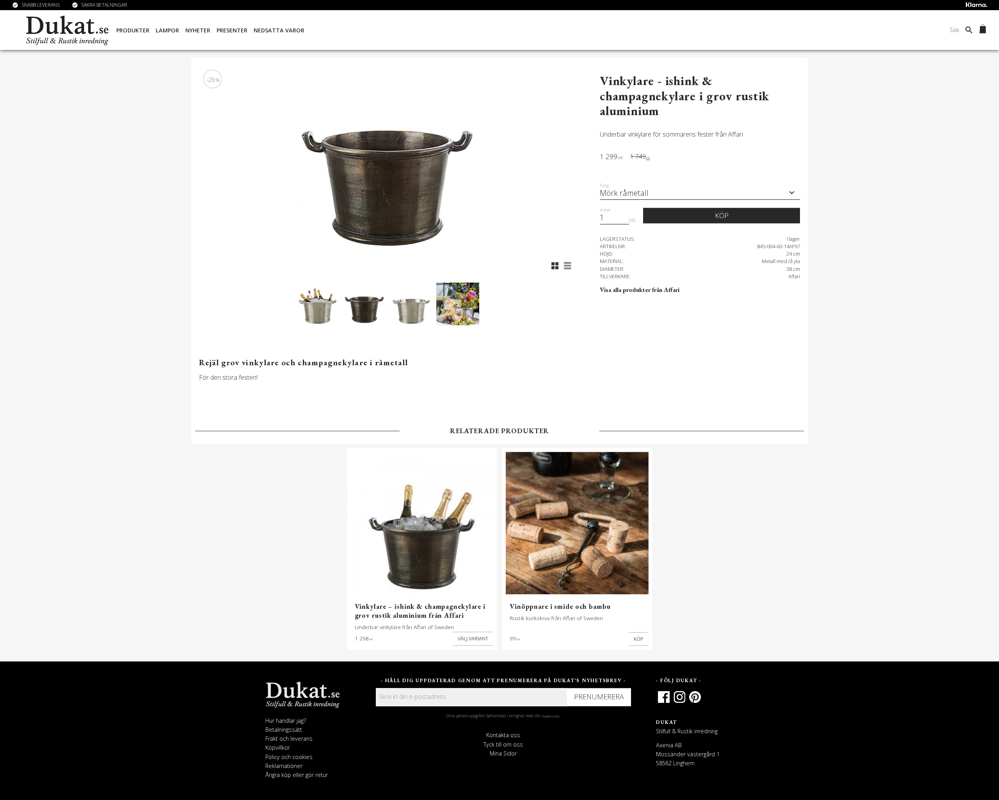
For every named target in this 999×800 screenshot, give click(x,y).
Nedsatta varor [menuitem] (279, 30)
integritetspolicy (551, 716)
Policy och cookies (289, 757)
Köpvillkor (277, 747)
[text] (611, 158)
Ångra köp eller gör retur (296, 775)
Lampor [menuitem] (167, 30)
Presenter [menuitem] (232, 30)
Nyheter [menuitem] (197, 30)
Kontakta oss (503, 735)
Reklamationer (283, 766)
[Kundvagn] (981, 30)
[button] (555, 266)
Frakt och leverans (289, 738)
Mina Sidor (503, 753)
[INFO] (473, 639)
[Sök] (969, 30)
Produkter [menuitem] (132, 30)
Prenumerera (599, 696)
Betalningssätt (283, 729)
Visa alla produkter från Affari (639, 290)
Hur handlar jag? (285, 720)
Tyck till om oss (503, 744)
